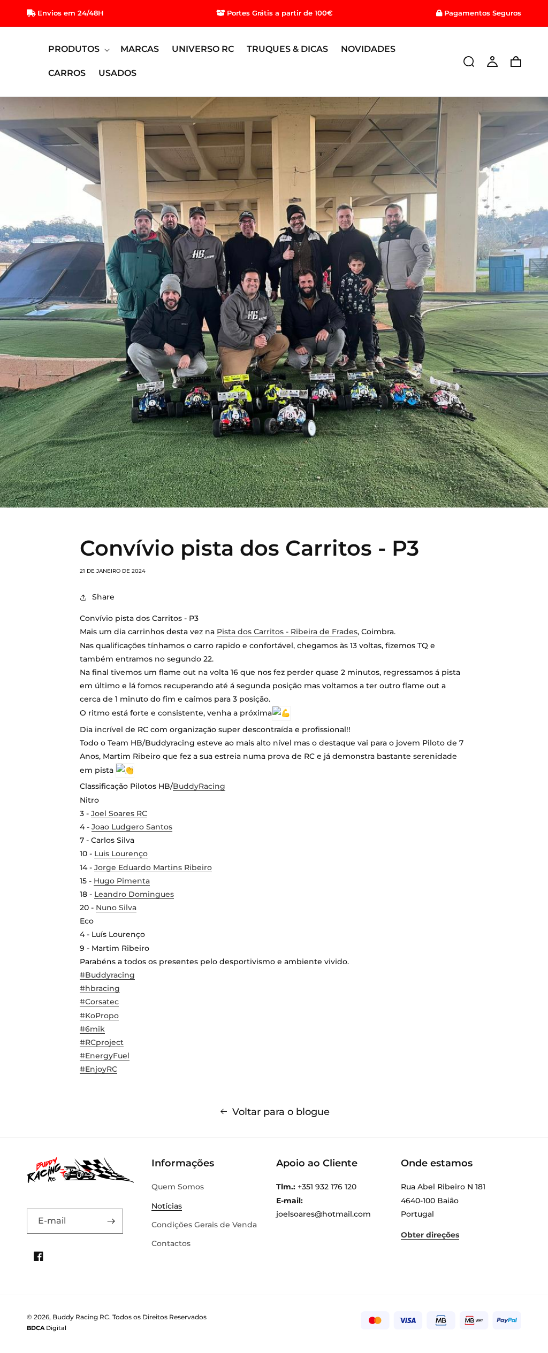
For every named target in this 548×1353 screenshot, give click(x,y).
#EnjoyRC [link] (98, 1069)
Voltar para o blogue (281, 1112)
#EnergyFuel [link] (105, 1055)
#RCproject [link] (102, 1042)
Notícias (166, 1206)
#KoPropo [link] (99, 1015)
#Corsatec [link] (99, 1001)
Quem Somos (177, 1186)
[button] (78, 49)
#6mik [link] (92, 1029)
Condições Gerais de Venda (204, 1224)
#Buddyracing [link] (107, 975)
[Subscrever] (111, 1221)
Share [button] (103, 597)
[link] (287, 631)
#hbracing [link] (100, 988)
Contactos (171, 1243)
